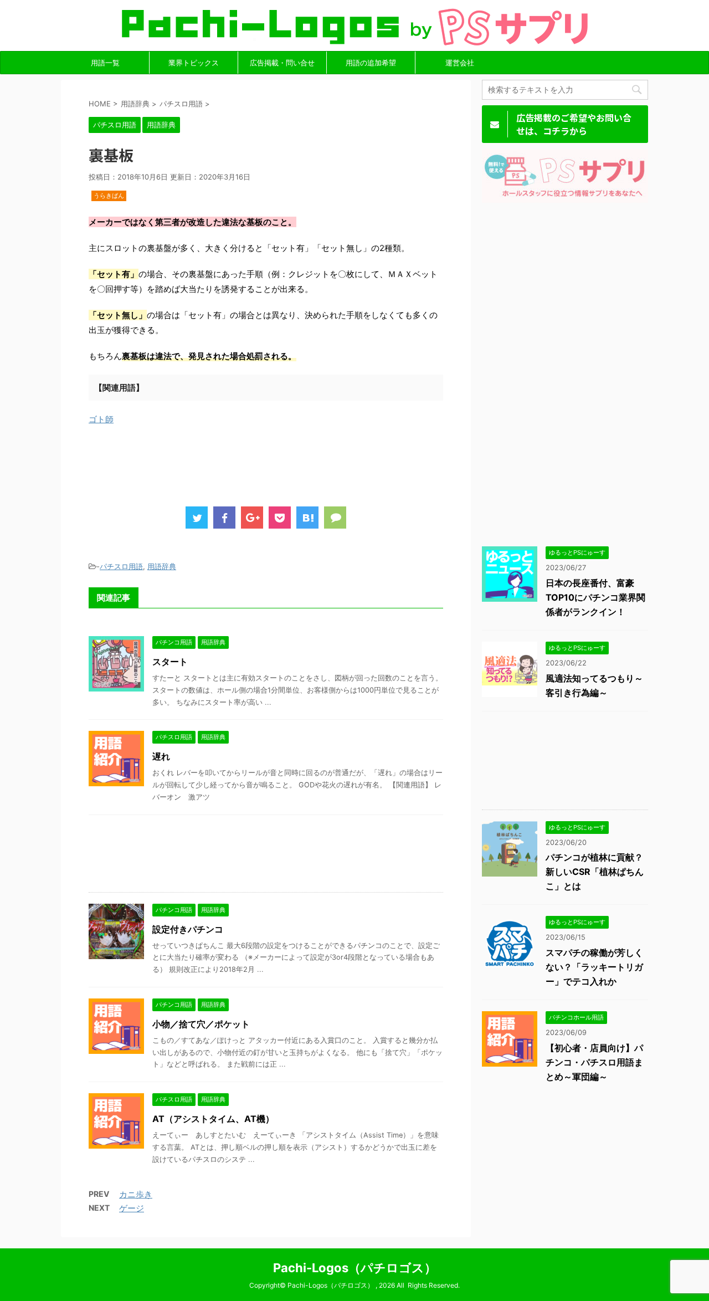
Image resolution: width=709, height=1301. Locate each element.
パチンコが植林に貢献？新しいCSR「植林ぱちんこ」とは (595, 872)
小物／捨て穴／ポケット (201, 1023)
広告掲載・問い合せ (282, 62)
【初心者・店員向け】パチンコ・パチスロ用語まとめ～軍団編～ (594, 1062)
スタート (170, 661)
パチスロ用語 (121, 566)
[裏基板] (307, 517)
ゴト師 (101, 419)
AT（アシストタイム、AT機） (213, 1118)
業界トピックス (193, 62)
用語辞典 (161, 566)
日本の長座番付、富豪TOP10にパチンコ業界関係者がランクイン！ (595, 597)
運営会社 (459, 62)
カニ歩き (135, 1194)
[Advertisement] (290, 463)
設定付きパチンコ (187, 929)
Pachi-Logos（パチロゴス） (354, 1268)
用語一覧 (105, 62)
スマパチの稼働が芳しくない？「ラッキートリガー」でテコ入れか (594, 967)
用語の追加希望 (371, 62)
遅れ (161, 756)
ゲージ (131, 1208)
